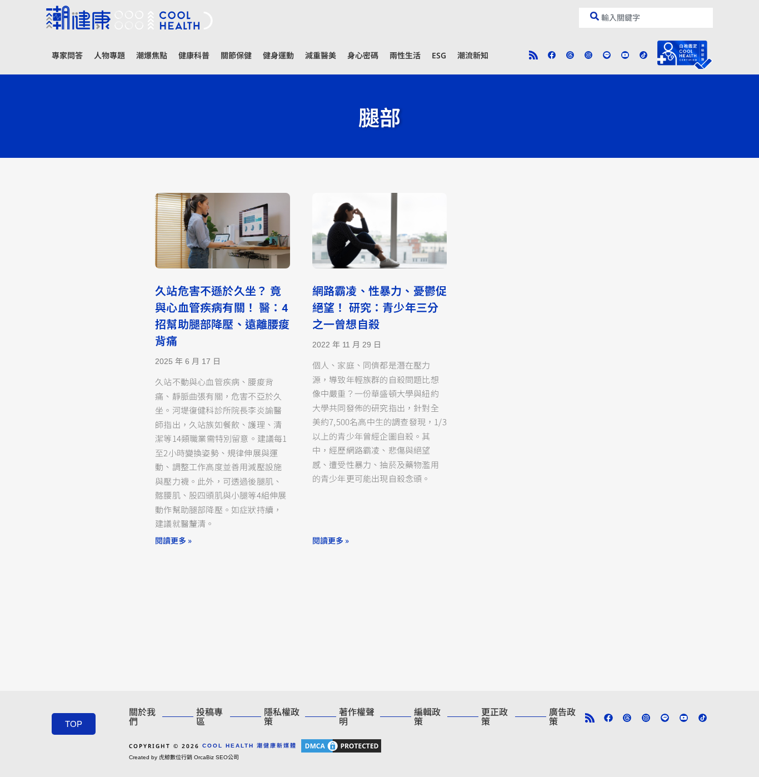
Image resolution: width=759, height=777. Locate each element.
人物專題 (109, 55)
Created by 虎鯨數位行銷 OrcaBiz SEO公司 (184, 757)
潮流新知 (472, 55)
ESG (439, 55)
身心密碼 (362, 55)
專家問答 (67, 55)
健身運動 (278, 55)
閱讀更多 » (173, 540)
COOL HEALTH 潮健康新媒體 (249, 746)
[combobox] (646, 18)
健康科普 (193, 55)
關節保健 (236, 55)
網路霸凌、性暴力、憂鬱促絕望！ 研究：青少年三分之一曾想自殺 (379, 308)
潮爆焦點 (151, 55)
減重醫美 (320, 55)
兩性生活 (405, 55)
